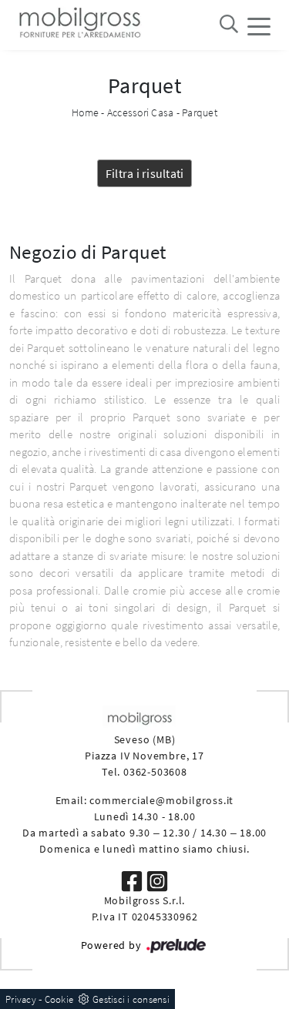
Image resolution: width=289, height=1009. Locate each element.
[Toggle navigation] (259, 25)
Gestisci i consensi (131, 999)
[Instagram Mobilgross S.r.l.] (157, 880)
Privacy (20, 999)
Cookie (59, 999)
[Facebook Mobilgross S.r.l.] (133, 880)
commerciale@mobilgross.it (161, 800)
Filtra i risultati (145, 173)
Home (85, 112)
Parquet (199, 112)
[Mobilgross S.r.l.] (78, 25)
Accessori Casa (140, 112)
